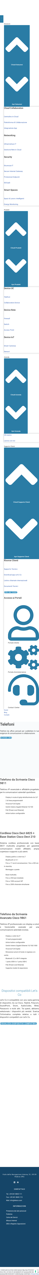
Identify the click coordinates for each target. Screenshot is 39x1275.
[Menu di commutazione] (1, 19)
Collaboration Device (12, 303)
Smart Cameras (10, 346)
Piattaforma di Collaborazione (15, 122)
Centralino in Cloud (11, 117)
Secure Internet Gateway (13, 171)
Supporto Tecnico (11, 569)
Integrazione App (10, 128)
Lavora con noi (9, 441)
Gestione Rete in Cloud (12, 150)
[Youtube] (24, 1182)
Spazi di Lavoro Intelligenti (14, 199)
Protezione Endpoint (12, 177)
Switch (6, 324)
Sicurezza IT (8, 166)
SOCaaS (7, 183)
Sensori (7, 352)
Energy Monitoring (11, 204)
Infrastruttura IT (10, 144)
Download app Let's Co (13, 575)
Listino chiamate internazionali (15, 580)
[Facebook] (17, 1182)
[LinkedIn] (14, 1182)
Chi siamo (8, 435)
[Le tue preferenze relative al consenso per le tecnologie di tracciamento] (35, 1271)
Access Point (9, 330)
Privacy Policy (35, 1274)
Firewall (7, 319)
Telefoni (7, 297)
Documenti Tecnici (11, 586)
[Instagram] (21, 1182)
